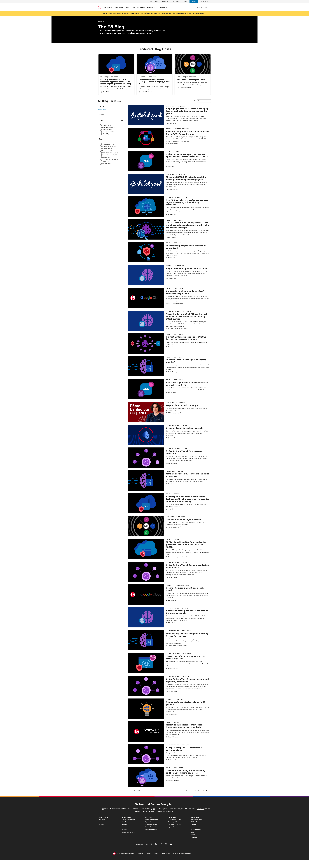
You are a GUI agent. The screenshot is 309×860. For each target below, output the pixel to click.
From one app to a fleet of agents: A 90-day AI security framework (187, 634)
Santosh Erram (172, 438)
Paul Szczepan (172, 714)
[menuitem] (154, 1)
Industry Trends (108, 132)
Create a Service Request (152, 827)
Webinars (124, 829)
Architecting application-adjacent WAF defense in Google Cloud (185, 292)
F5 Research (107, 129)
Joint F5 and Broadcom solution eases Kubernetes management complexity (184, 726)
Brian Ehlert (179, 303)
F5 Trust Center (195, 822)
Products (101, 822)
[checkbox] (101, 125)
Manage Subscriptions (151, 819)
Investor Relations (196, 829)
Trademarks (140, 853)
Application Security (109, 155)
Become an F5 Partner (174, 824)
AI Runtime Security (109, 146)
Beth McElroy (172, 600)
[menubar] (154, 1)
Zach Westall (172, 237)
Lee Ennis (171, 484)
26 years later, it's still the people (182, 405)
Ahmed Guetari (173, 668)
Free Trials (102, 819)
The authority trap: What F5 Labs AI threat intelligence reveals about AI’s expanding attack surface (186, 316)
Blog (192, 832)
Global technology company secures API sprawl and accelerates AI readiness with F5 (187, 155)
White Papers (125, 822)
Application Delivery (110, 153)
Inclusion (193, 827)
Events (193, 834)
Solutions (101, 824)
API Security (107, 150)
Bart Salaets (172, 214)
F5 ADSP (103, 77)
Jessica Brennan (182, 646)
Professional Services (151, 824)
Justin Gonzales (183, 557)
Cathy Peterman (173, 189)
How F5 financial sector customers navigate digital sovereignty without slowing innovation (187, 202)
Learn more (200, 13)
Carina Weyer (172, 123)
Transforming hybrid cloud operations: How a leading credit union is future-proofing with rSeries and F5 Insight (187, 225)
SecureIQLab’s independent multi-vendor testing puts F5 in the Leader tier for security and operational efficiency (116, 82)
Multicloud (106, 163)
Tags (101, 139)
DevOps (106, 157)
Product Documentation (128, 819)
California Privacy (165, 853)
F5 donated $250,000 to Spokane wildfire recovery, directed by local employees (186, 178)
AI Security (107, 148)
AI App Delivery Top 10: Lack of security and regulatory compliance (187, 680)
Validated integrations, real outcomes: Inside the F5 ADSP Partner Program (187, 132)
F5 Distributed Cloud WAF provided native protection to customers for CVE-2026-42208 (186, 544)
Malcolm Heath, (173, 329)
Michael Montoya (146, 92)
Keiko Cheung (172, 372)
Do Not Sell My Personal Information (182, 853)
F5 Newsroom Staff (185, 88)
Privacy (155, 853)
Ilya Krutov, (171, 303)
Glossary (124, 824)
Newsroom (194, 837)
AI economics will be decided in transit (184, 428)
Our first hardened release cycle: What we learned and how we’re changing (186, 338)
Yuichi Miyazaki (173, 144)
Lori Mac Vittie (172, 463)
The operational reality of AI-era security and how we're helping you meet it (154, 82)
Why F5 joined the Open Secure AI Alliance (186, 268)
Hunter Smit (172, 392)
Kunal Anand (172, 278)
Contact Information (197, 819)
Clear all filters (102, 109)
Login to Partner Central (175, 827)
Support (185, 1)
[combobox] (204, 100)
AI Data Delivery (108, 144)
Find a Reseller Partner (174, 819)
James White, (172, 646)
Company (101, 22)
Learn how (200, 809)
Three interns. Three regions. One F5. (191, 80)
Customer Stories (127, 827)
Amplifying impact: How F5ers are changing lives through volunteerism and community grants (187, 111)
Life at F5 (181, 77)
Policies (149, 853)
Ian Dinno (171, 166)
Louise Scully (182, 329)
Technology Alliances (174, 822)
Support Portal (149, 822)
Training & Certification (128, 832)
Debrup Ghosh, (173, 557)
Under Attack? (205, 1)
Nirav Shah (105, 92)
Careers (193, 824)
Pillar (101, 120)
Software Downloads (151, 829)
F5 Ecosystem (108, 127)
